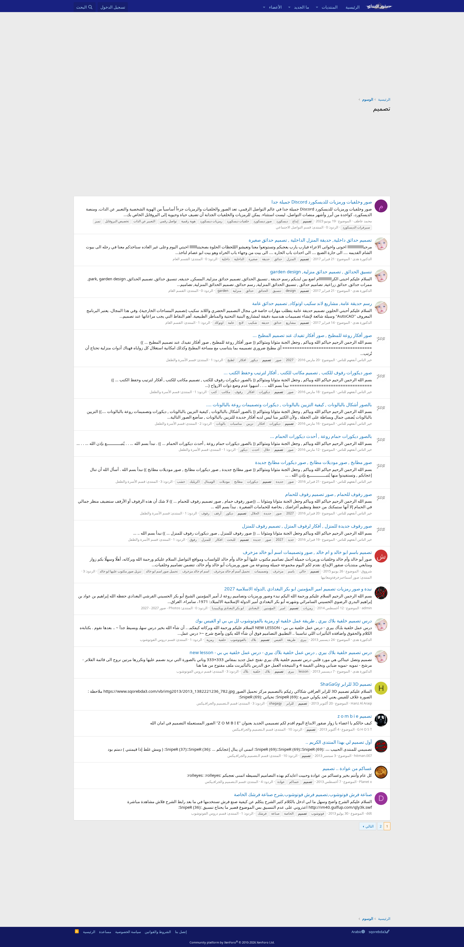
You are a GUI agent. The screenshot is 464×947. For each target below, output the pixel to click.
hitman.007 (363, 755)
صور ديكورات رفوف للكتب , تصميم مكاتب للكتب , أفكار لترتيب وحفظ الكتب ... (298, 372)
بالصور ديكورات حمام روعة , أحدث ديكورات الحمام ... (321, 436)
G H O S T (364, 729)
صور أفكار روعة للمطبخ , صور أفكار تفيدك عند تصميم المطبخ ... (312, 335)
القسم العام (181, 258)
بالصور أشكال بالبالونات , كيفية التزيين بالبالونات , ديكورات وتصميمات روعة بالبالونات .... (289, 404)
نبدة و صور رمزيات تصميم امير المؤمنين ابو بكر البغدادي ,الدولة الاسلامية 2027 (298, 589)
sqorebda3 (377, 931)
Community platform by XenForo (232, 942)
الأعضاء (275, 7)
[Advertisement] (232, 52)
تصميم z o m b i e (355, 716)
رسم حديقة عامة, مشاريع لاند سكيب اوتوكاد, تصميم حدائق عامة (312, 303)
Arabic (356, 931)
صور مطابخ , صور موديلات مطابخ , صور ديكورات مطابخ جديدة (313, 462)
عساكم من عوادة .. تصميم (347, 768)
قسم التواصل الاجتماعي (293, 227)
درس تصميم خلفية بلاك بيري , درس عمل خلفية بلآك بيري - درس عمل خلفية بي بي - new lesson (281, 652)
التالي (369, 826)
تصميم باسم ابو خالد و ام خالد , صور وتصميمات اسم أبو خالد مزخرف (307, 552)
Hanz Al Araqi (361, 703)
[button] (317, 7)
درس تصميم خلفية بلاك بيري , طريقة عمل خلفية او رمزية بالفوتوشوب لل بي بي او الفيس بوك (283, 621)
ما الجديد (301, 7)
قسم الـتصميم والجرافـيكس (217, 703)
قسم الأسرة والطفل (181, 359)
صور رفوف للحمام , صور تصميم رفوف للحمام (328, 494)
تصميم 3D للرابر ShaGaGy (346, 684)
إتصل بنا (181, 931)
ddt (369, 813)
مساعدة (105, 931)
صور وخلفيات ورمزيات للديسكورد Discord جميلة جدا (321, 202)
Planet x (365, 781)
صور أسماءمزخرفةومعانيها (340, 577)
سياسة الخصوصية (128, 931)
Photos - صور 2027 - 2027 (160, 607)
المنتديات (330, 7)
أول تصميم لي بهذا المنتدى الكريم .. (339, 742)
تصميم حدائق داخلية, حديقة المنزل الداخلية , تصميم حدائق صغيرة (310, 240)
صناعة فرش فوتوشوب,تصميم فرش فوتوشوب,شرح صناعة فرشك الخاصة (303, 794)
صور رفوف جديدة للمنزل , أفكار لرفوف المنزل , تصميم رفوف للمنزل (307, 526)
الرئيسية (353, 7)
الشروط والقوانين (158, 931)
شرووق (366, 571)
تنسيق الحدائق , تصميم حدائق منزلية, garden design (321, 272)
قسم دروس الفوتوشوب (157, 639)
